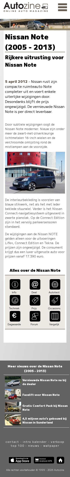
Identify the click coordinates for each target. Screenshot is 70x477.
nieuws (33, 445)
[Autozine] (35, 6)
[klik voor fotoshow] (35, 192)
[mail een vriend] (35, 288)
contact (12, 442)
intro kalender (35, 442)
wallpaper (51, 445)
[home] (59, 462)
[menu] (62, 7)
